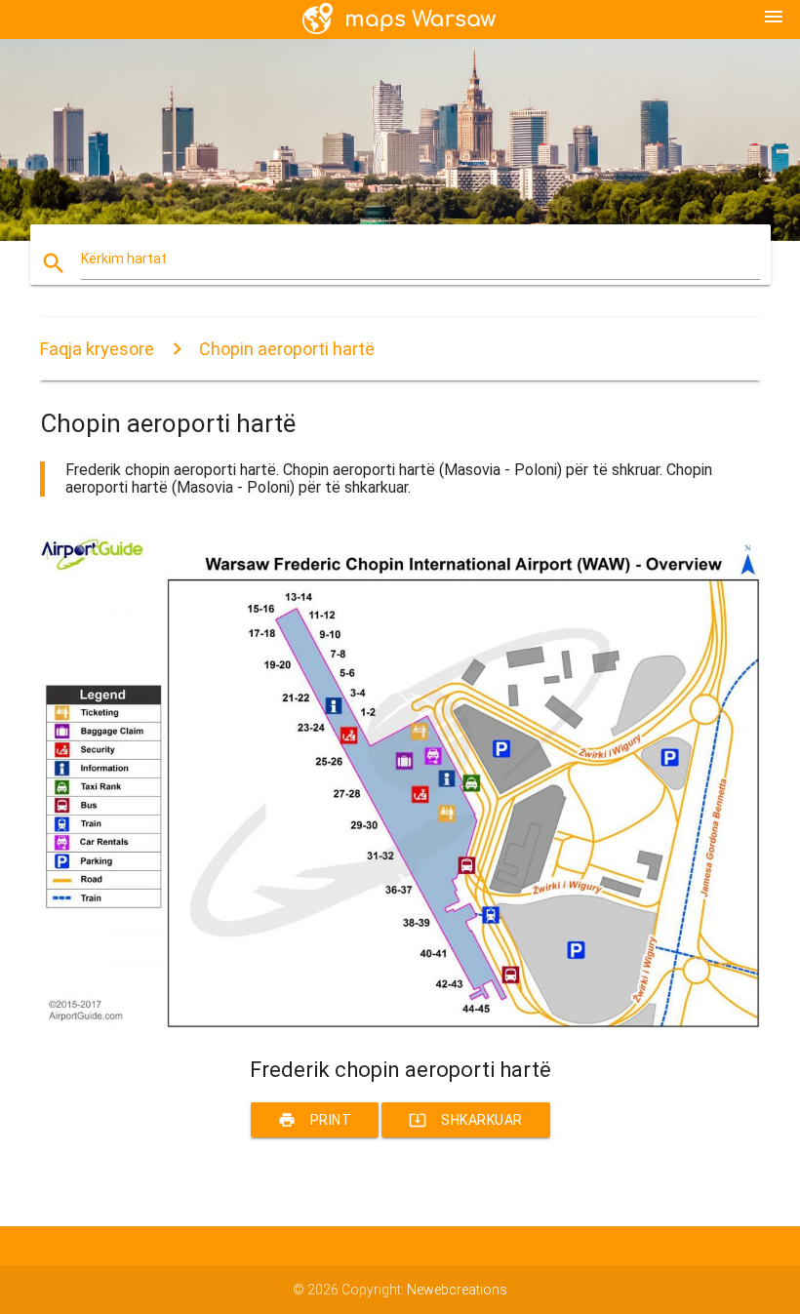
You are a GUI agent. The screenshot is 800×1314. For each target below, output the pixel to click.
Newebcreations (457, 1289)
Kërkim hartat (124, 258)
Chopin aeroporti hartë (287, 348)
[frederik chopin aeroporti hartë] (400, 1023)
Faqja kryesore (97, 348)
